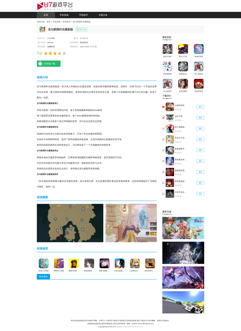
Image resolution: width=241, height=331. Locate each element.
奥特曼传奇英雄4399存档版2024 (181, 159)
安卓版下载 (49, 63)
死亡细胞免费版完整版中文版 (181, 127)
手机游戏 (64, 15)
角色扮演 (67, 22)
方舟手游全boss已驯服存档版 (181, 192)
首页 (46, 15)
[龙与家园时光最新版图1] (70, 223)
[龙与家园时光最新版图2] (146, 223)
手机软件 (83, 15)
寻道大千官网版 (181, 138)
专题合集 (103, 15)
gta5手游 (179, 116)
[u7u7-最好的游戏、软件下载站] (55, 6)
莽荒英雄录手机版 (181, 181)
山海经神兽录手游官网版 (181, 105)
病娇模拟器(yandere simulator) (181, 170)
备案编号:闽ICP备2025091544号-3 (130, 327)
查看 (200, 107)
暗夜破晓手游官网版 (181, 149)
